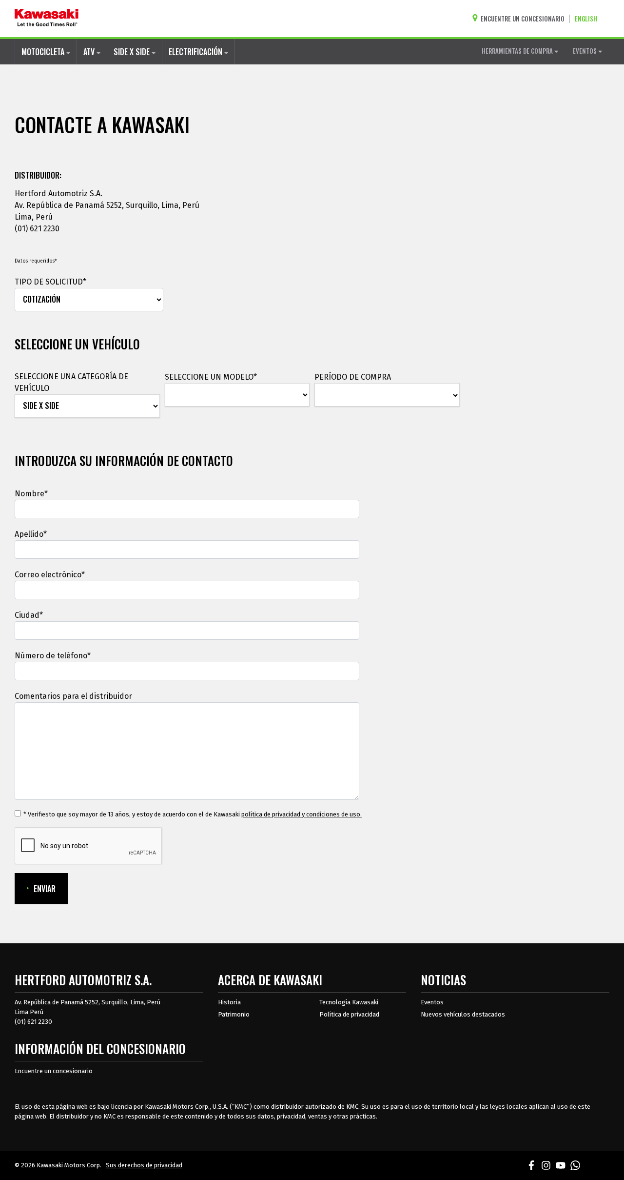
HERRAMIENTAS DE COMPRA (518, 51)
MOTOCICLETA (43, 52)
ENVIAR (45, 889)
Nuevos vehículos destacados (463, 1014)
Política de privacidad (349, 1014)
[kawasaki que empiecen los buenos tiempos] (46, 18)
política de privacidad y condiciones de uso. (301, 814)
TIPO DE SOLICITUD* (50, 281)
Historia (229, 1002)
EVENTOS (585, 51)
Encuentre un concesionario (54, 1071)
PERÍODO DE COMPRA (352, 377)
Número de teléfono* (53, 655)
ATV (90, 52)
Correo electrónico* (50, 574)
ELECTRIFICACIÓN (196, 52)
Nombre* (31, 493)
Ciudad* (29, 615)
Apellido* (31, 534)
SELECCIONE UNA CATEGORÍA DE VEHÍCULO (71, 382)
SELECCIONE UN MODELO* (211, 377)
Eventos (432, 1002)
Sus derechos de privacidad (144, 1165)
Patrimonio (234, 1014)
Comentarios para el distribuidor (73, 696)
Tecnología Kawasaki (348, 1002)
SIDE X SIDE (133, 52)
